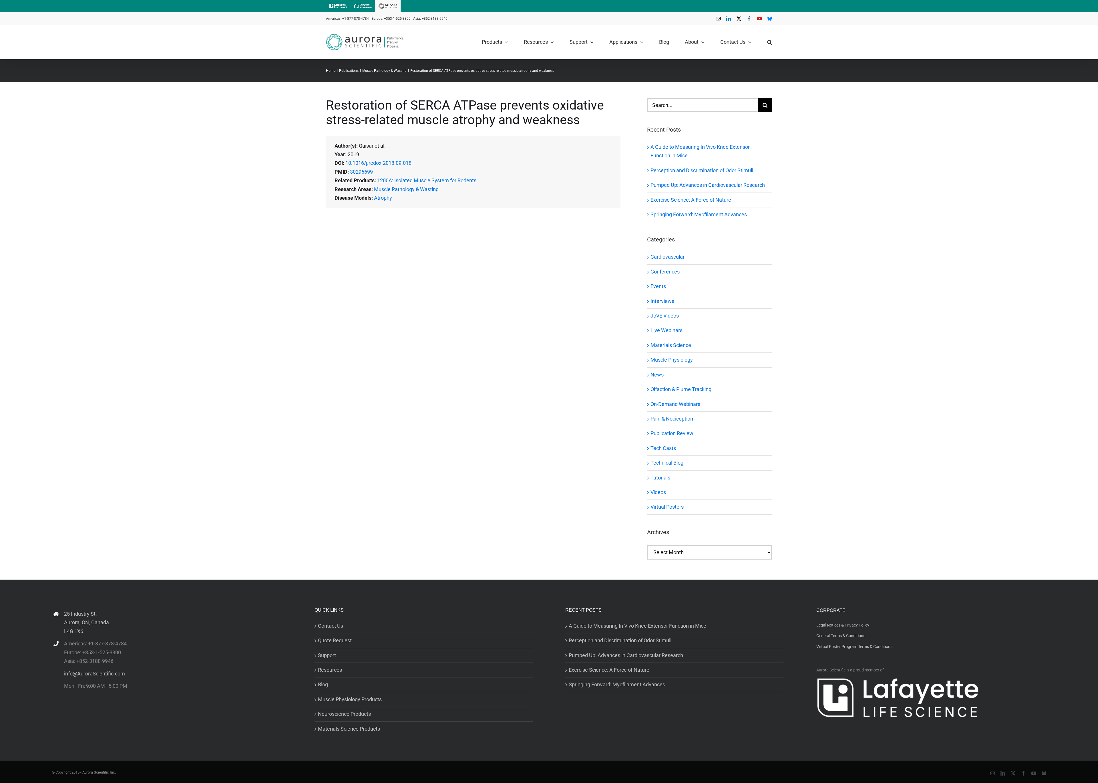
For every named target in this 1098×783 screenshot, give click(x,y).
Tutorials (660, 478)
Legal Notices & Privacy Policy (842, 625)
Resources (330, 670)
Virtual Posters (667, 507)
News (657, 375)
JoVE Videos (665, 316)
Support (327, 655)
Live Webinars (667, 330)
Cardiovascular (668, 257)
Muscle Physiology (672, 360)
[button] (769, 42)
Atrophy (383, 198)
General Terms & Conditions (840, 635)
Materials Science (671, 345)
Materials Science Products (349, 729)
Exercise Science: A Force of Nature (691, 200)
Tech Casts (663, 448)
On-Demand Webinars (675, 404)
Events (658, 286)
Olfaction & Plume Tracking (681, 389)
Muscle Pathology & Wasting (406, 189)
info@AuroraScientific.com (94, 674)
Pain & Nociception (672, 419)
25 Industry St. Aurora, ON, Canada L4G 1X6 (86, 622)
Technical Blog (667, 463)
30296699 (361, 172)
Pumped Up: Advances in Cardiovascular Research (708, 185)
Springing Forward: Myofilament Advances (699, 214)
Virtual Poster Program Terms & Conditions (854, 646)
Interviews (662, 301)
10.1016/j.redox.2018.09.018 (378, 163)
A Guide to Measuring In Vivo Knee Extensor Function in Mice (637, 626)
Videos (658, 492)
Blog (323, 684)
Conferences (665, 272)
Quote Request (335, 640)
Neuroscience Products (344, 714)
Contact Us (330, 626)
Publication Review (672, 433)
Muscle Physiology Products (350, 699)
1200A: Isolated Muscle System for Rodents (426, 180)
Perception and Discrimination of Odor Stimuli (702, 170)
